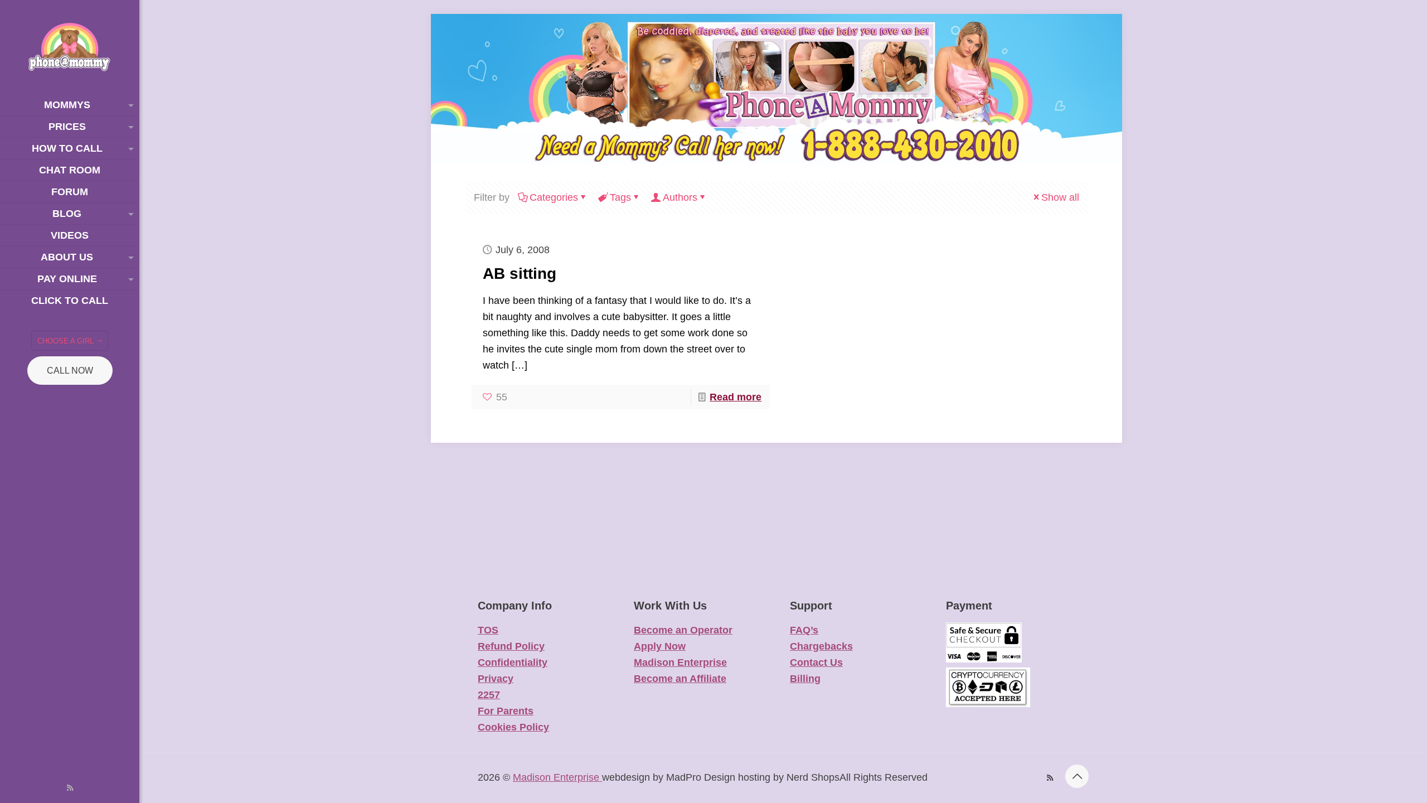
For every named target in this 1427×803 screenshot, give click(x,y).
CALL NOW (70, 370)
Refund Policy (511, 646)
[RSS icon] (70, 787)
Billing (805, 678)
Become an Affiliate (680, 678)
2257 (489, 694)
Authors (680, 197)
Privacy (495, 678)
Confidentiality (512, 662)
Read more (735, 397)
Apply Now (660, 646)
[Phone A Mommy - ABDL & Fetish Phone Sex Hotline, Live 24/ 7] (69, 47)
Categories (554, 197)
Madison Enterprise (680, 662)
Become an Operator (683, 630)
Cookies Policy (513, 727)
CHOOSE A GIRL (65, 341)
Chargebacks (821, 646)
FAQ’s (804, 630)
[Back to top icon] (1077, 776)
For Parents (505, 711)
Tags (620, 197)
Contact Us (816, 662)
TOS (488, 630)
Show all (1060, 197)
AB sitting (519, 273)
